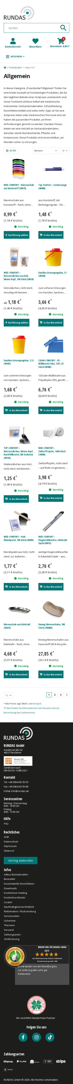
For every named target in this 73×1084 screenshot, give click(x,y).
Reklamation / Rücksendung (20, 911)
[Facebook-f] (23, 1037)
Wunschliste (35, 46)
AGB (6, 837)
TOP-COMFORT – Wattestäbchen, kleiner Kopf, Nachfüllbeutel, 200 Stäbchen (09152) (18, 452)
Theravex (9, 925)
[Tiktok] (49, 1037)
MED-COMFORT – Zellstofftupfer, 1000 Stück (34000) (51, 451)
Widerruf (9, 850)
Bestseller (9, 879)
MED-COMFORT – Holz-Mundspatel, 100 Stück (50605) (19, 538)
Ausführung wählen (18, 235)
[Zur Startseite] (5, 67)
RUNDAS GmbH (14, 745)
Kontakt (9, 777)
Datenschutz (11, 841)
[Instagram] (36, 1037)
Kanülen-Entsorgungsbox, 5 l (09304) (52, 274)
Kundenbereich (13, 46)
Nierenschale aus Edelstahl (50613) (17, 626)
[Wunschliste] (35, 41)
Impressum (10, 846)
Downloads (10, 888)
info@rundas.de (20, 791)
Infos (7, 869)
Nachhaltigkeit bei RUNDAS (19, 907)
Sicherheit (9, 920)
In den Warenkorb (53, 235)
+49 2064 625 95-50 (18, 782)
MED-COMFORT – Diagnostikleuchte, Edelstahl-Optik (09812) (53, 540)
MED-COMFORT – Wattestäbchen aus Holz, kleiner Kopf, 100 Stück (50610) (19, 276)
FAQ (6, 823)
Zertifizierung (11, 939)
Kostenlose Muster (14, 897)
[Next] (66, 694)
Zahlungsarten (12, 934)
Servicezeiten (13, 798)
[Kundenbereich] (13, 41)
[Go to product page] (19, 169)
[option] (38, 973)
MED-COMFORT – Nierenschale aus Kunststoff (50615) (19, 186)
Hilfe (7, 818)
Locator (8, 902)
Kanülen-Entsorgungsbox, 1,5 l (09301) (19, 362)
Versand (37, 703)
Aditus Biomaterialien (16, 874)
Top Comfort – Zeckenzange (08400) (52, 186)
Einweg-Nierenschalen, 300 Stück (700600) (51, 626)
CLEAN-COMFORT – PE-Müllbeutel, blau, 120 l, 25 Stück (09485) (50, 364)
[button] (15, 56)
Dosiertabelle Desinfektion (19, 883)
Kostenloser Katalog (15, 892)
